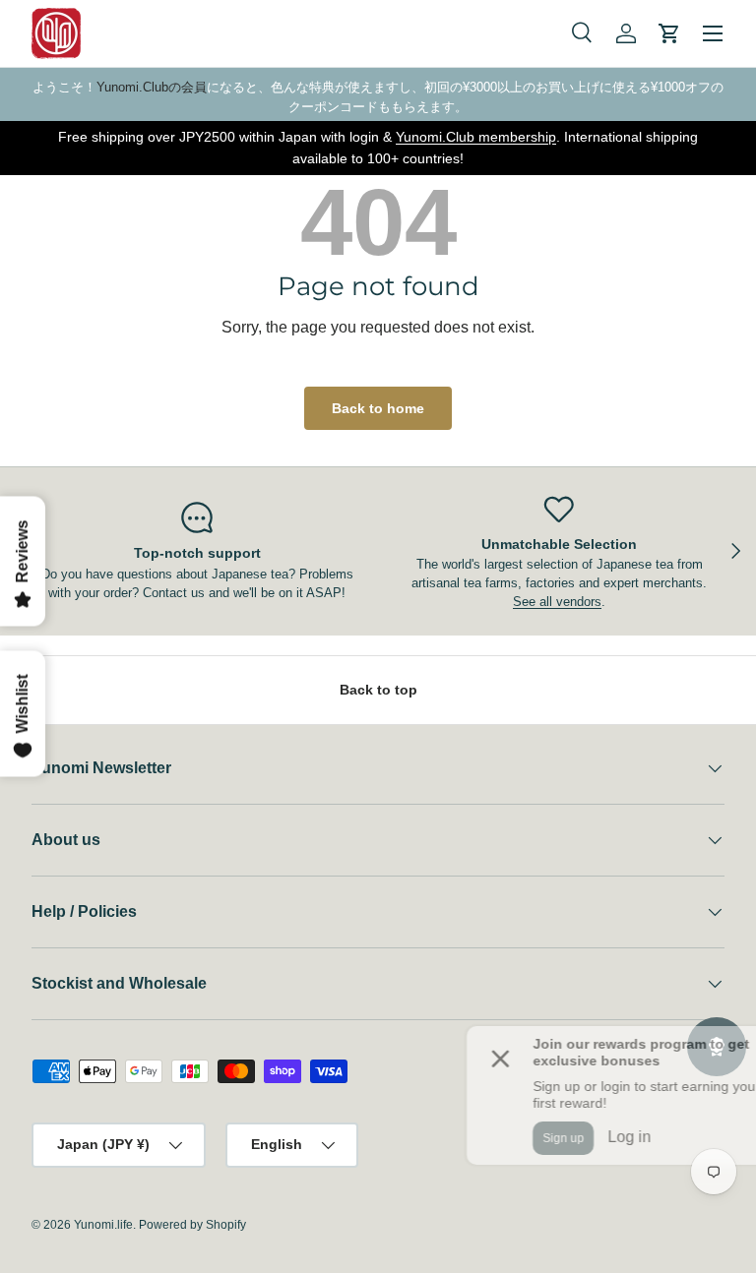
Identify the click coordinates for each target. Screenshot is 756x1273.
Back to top (378, 689)
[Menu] (712, 33)
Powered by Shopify (192, 1225)
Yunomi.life (103, 1225)
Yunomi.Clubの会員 (151, 87)
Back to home (378, 408)
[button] (669, 33)
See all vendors (557, 601)
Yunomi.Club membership (476, 137)
